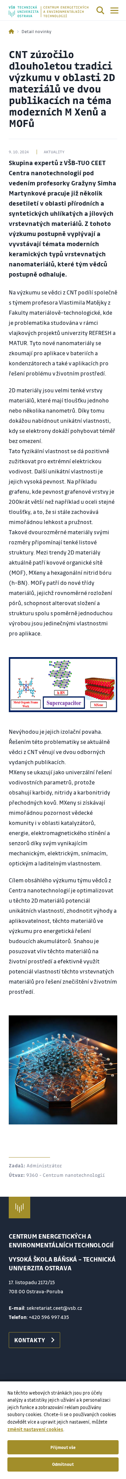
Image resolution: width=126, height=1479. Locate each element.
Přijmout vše (63, 1447)
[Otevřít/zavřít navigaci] (114, 10)
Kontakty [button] (29, 1340)
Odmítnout (63, 1464)
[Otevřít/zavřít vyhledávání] (100, 11)
